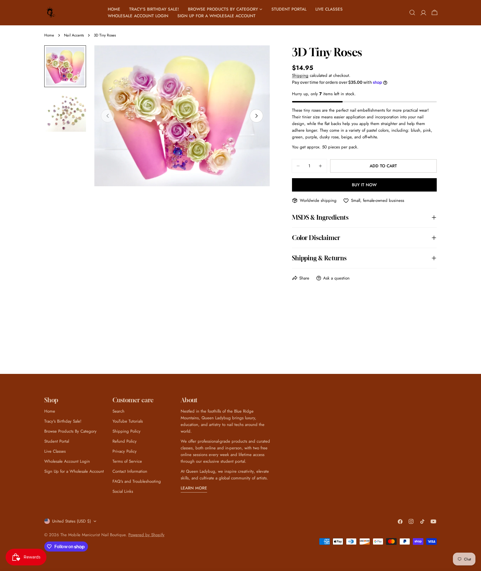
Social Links (122, 491)
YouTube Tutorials (127, 421)
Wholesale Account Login (67, 461)
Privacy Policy (124, 451)
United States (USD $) (71, 521)
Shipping (300, 75)
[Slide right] (256, 115)
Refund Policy (124, 441)
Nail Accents (74, 35)
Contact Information (129, 471)
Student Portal (56, 441)
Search (118, 411)
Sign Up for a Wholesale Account (74, 471)
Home (49, 35)
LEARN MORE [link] (194, 488)
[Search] (412, 12)
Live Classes (55, 451)
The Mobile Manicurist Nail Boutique (93, 535)
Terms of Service (127, 461)
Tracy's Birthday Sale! (63, 421)
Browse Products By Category (70, 431)
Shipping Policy (126, 431)
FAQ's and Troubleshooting (136, 481)
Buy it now (364, 185)
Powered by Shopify (146, 535)
